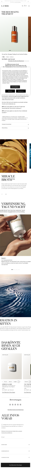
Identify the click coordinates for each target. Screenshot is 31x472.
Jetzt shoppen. (18, 2)
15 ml (5, 381)
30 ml (10, 381)
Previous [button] (1, 241)
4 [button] (17, 50)
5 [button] (19, 50)
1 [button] (10, 50)
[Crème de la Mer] (6, 6)
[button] (1, 1)
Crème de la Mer (7, 384)
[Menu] (29, 6)
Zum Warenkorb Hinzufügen (15, 465)
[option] (14, 34)
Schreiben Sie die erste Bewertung (16, 60)
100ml (15, 381)
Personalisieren (15, 86)
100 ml (26, 381)
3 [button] (14, 50)
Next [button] (30, 241)
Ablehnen (10, 91)
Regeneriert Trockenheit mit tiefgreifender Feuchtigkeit (8, 386)
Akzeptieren (21, 91)
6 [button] (21, 50)
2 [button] (12, 50)
